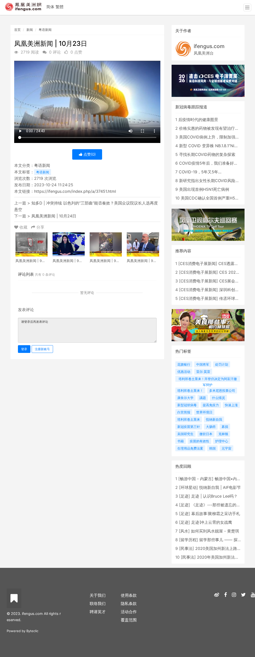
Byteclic (32, 631)
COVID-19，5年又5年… (200, 171)
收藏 (23, 227)
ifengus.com (209, 46)
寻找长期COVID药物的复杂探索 (207, 154)
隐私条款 (129, 603)
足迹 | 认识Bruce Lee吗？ (214, 496)
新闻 (29, 30)
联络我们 (98, 603)
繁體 (60, 6)
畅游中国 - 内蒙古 (196, 478)
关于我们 (98, 595)
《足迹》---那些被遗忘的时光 (217, 504)
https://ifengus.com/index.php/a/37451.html (75, 191)
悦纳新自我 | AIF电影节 (220, 487)
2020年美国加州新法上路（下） (226, 557)
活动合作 (129, 611)
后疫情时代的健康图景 (198, 119)
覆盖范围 (129, 619)
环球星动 (188, 487)
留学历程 (188, 539)
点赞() (89, 154)
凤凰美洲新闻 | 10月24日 (53, 215)
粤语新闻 (45, 30)
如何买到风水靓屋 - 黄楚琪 (215, 530)
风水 (184, 530)
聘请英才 (98, 611)
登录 (24, 349)
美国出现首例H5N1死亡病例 (204, 189)
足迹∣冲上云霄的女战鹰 (211, 522)
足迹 (185, 496)
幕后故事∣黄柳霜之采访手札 (215, 513)
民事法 (186, 548)
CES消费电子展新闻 (198, 263)
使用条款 (129, 595)
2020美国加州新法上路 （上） (222, 548)
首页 (17, 30)
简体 (50, 6)
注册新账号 (42, 349)
